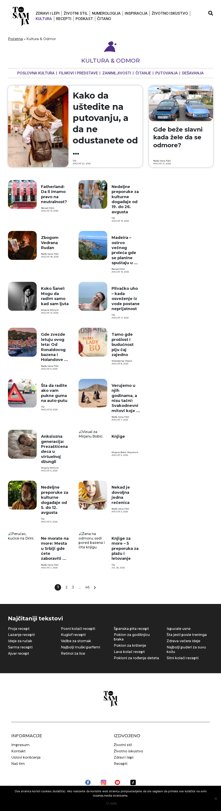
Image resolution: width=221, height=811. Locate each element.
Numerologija (106, 13)
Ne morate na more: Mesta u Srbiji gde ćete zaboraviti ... (55, 548)
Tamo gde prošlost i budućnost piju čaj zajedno (123, 344)
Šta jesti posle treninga (187, 635)
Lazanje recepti (21, 635)
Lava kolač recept (129, 652)
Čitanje (143, 73)
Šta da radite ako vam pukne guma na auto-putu (54, 393)
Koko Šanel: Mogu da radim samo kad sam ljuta (55, 296)
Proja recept (19, 629)
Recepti (63, 18)
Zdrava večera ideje (183, 641)
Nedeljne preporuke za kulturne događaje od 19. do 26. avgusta (125, 199)
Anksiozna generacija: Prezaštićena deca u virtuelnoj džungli (54, 449)
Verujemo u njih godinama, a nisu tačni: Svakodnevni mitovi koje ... (126, 398)
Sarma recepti (20, 647)
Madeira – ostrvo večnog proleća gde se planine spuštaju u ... (125, 250)
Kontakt (18, 751)
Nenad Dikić (47, 208)
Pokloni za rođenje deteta (136, 658)
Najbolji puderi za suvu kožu (186, 649)
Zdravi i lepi (48, 13)
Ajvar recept (18, 653)
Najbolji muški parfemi (80, 647)
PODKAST (84, 18)
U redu (111, 803)
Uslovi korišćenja (26, 757)
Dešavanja (193, 73)
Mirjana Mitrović (50, 310)
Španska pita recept (131, 629)
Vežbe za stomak (76, 641)
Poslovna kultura (36, 73)
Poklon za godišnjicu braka (132, 637)
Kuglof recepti (73, 635)
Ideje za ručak (20, 641)
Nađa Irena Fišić (162, 160)
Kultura (44, 18)
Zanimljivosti (116, 73)
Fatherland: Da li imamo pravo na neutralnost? (54, 194)
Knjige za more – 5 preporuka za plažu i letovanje (125, 548)
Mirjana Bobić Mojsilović (125, 452)
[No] (215, 798)
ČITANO (104, 18)
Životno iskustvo (170, 13)
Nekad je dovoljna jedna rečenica (121, 495)
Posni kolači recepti (78, 629)
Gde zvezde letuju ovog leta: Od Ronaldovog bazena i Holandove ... (54, 347)
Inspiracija (136, 13)
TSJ (74, 160)
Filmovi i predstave (78, 73)
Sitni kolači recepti (183, 658)
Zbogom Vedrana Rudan (49, 242)
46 (87, 587)
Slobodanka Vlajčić (122, 360)
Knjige (118, 436)
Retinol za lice (73, 653)
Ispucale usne (179, 629)
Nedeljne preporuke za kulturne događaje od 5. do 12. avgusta (54, 500)
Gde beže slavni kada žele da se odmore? (178, 137)
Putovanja (166, 73)
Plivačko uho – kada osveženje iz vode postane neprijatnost (126, 298)
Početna (15, 39)
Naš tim (18, 764)
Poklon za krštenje (130, 645)
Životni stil (76, 13)
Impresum (20, 745)
